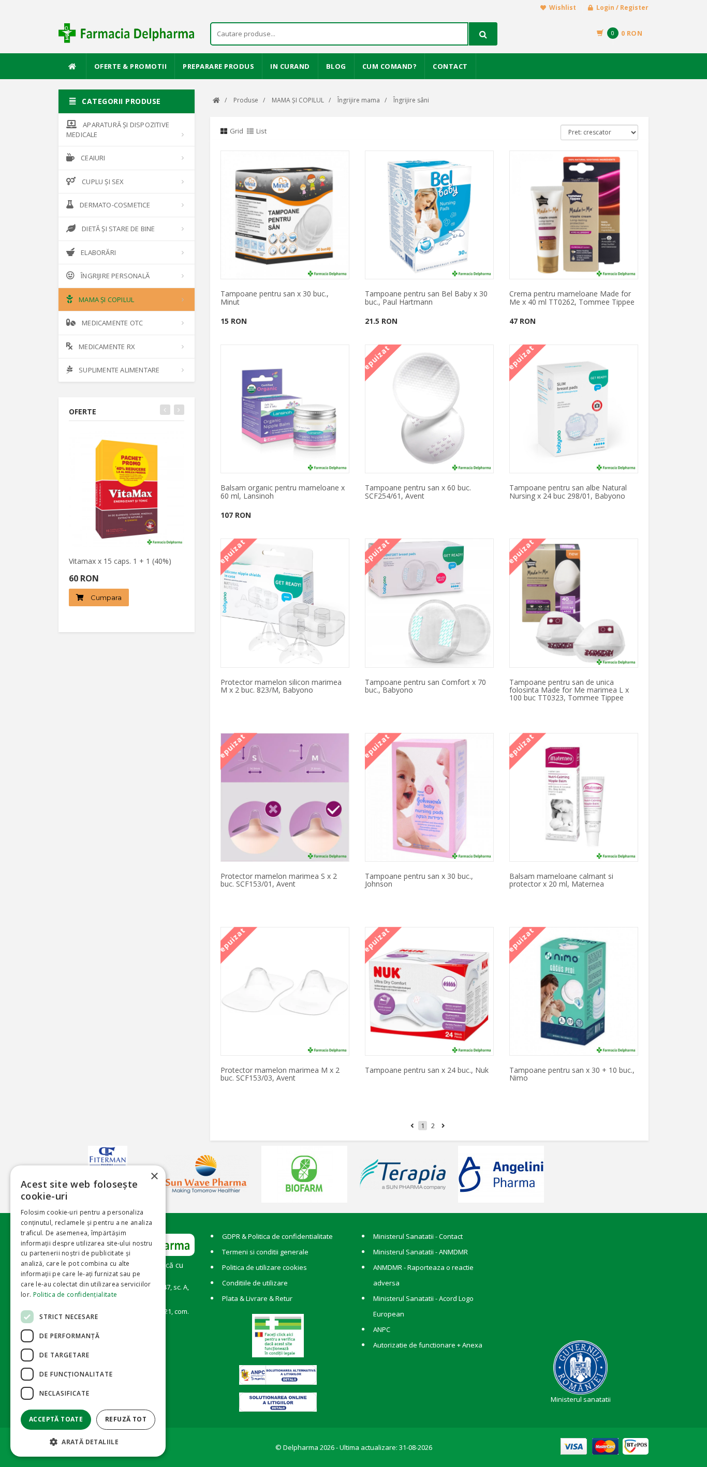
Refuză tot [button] (125, 1419)
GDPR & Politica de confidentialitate (277, 1236)
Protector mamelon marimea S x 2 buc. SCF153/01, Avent (278, 880)
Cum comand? (389, 66)
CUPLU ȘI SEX (103, 181)
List (261, 131)
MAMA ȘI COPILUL (106, 299)
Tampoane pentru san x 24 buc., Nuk (427, 1070)
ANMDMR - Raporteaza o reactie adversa (423, 1275)
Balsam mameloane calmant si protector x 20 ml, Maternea (561, 880)
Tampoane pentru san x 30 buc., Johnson (419, 880)
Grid (236, 131)
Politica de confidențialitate (75, 1294)
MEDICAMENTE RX (107, 346)
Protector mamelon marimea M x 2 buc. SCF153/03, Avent (280, 1074)
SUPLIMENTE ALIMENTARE (119, 370)
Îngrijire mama (358, 100)
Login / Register (622, 7)
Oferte (82, 411)
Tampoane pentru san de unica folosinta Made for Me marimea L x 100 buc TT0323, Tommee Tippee (569, 690)
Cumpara (105, 597)
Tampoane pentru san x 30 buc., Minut (274, 297)
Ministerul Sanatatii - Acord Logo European (423, 1306)
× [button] (154, 1176)
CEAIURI (93, 157)
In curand (290, 66)
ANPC (381, 1329)
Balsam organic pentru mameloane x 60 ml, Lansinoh (282, 491)
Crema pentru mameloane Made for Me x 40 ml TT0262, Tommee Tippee (572, 297)
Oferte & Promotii (130, 66)
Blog (336, 66)
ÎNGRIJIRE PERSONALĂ (115, 275)
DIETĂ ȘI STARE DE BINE (118, 228)
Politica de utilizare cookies (264, 1267)
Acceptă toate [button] (56, 1419)
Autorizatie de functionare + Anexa (427, 1345)
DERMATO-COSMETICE (115, 204)
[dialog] (88, 1311)
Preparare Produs (218, 66)
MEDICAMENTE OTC (112, 322)
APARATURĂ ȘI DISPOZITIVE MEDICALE (117, 129)
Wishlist (562, 7)
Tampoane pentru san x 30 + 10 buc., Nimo (572, 1074)
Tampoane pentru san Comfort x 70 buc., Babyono (425, 686)
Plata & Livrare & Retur (257, 1298)
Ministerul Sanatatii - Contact (418, 1236)
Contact (450, 66)
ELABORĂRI (98, 252)
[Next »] (443, 1125)
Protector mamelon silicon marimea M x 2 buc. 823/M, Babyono (281, 686)
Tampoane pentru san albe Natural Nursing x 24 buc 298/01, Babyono (568, 491)
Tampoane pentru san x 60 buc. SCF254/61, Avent (418, 491)
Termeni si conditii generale (265, 1251)
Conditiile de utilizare (255, 1283)
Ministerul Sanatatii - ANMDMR (420, 1251)
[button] (88, 1441)
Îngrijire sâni (411, 100)
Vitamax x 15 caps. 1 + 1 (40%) (120, 561)
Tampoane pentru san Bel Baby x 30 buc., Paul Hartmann (426, 297)
